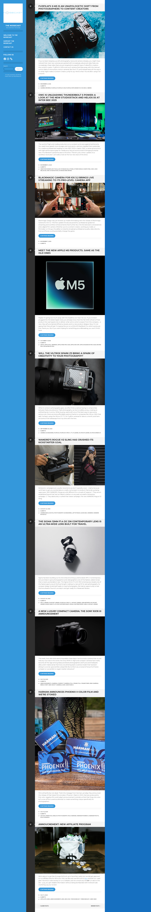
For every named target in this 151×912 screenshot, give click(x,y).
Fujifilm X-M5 (61, 88)
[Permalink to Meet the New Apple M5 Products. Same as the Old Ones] (70, 285)
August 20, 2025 (45, 598)
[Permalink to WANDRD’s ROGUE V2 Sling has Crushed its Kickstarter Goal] (70, 465)
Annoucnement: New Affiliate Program (64, 824)
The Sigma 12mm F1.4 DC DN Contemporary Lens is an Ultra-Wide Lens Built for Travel (69, 522)
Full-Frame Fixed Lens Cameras (88, 683)
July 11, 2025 (44, 895)
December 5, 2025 (45, 84)
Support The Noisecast (8, 42)
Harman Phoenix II (82, 815)
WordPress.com (17, 76)
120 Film (42, 815)
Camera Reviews (45, 88)
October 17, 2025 (45, 340)
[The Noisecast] (13, 13)
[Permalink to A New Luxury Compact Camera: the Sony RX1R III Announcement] (70, 636)
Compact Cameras (64, 683)
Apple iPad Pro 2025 (64, 344)
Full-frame (74, 683)
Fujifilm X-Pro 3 (65, 432)
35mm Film (49, 815)
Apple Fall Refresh (51, 344)
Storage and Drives (65, 170)
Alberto (43, 86)
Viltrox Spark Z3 (95, 432)
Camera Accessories (46, 432)
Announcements (45, 683)
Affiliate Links (45, 899)
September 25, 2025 (46, 428)
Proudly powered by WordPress (13, 74)
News (42, 685)
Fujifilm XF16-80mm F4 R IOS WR (76, 88)
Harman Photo (94, 815)
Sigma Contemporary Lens (78, 604)
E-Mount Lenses (54, 602)
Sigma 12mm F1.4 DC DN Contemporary (57, 604)
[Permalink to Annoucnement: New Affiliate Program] (70, 850)
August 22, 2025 (45, 509)
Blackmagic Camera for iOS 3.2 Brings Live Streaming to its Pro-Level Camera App (66, 178)
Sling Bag (84, 513)
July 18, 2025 (44, 679)
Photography (45, 817)
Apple (42, 344)
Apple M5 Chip (75, 344)
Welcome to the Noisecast (10, 36)
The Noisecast (13, 26)
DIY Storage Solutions (66, 169)
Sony (63, 685)
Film (69, 815)
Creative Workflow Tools (49, 169)
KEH (63, 899)
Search (5, 66)
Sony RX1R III (69, 685)
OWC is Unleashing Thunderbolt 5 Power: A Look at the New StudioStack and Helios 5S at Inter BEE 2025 (69, 97)
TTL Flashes (74, 432)
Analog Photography (60, 815)
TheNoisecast (84, 899)
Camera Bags (44, 513)
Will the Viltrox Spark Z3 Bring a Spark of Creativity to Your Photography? (66, 354)
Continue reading (47, 78)
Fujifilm (54, 88)
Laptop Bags (76, 513)
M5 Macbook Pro (48, 346)
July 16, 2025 (44, 811)
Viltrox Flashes (84, 432)
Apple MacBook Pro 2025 (88, 344)
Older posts (44, 906)
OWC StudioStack (52, 170)
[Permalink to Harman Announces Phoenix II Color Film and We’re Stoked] (70, 743)
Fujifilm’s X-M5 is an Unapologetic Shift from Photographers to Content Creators (68, 7)
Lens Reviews (86, 602)
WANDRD (90, 513)
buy (86, 878)
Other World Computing (82, 169)
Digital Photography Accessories (60, 513)
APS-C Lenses (44, 602)
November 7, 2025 (45, 241)
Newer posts (95, 906)
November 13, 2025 (46, 165)
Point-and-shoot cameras (53, 685)
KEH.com (67, 899)
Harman (73, 815)
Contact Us (8, 47)
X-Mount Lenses (92, 604)
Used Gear (93, 899)
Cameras (54, 683)
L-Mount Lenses (76, 602)
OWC (92, 169)
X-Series (88, 88)
